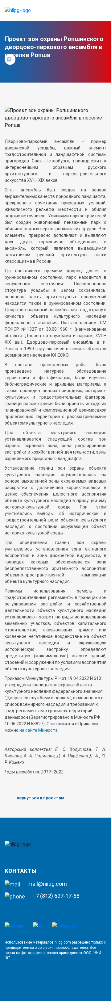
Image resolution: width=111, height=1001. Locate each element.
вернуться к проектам (40, 797)
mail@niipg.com (46, 884)
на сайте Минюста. (39, 730)
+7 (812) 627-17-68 (55, 896)
